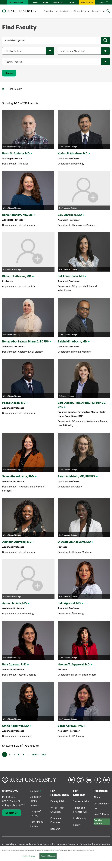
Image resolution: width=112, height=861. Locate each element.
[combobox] (56, 40)
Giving (45, 2)
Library (71, 2)
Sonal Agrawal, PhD (70, 725)
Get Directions (101, 803)
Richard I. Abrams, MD (16, 276)
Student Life (80, 11)
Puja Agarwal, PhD (14, 664)
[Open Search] (108, 11)
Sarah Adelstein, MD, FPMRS (76, 476)
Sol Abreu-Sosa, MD (71, 276)
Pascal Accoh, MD (14, 402)
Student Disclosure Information (95, 844)
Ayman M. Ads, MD (14, 603)
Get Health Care (16, 2)
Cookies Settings (28, 856)
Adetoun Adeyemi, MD (17, 541)
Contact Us (11, 812)
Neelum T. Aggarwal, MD (74, 664)
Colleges (34, 790)
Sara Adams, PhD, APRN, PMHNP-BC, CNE (82, 405)
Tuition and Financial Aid (80, 809)
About (35, 2)
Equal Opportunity (46, 844)
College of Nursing (35, 813)
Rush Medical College (37, 823)
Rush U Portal (87, 2)
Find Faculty (58, 2)
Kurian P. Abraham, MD (73, 153)
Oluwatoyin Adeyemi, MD (74, 541)
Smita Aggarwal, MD (15, 725)
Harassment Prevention (67, 844)
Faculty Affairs (58, 801)
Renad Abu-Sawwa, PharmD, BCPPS (25, 341)
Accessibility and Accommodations (19, 844)
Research (96, 11)
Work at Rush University (57, 809)
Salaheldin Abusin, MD (72, 341)
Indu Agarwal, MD (69, 603)
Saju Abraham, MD (70, 215)
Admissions (65, 11)
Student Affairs (81, 801)
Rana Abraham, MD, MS (17, 214)
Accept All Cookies (48, 856)
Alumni (97, 797)
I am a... (102, 2)
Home (3, 88)
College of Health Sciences (35, 800)
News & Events (101, 814)
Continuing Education (56, 820)
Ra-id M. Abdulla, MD (16, 153)
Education (49, 11)
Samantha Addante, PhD (18, 476)
